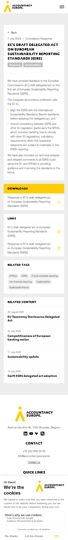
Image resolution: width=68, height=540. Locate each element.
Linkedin (25, 433)
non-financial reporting (20, 281)
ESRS (24, 275)
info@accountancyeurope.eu (34, 456)
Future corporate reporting (45, 275)
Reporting (14, 64)
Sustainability (33, 64)
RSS (42, 433)
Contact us (34, 462)
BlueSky (37, 433)
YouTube (31, 433)
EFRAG (13, 275)
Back (14, 32)
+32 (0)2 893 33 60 (34, 451)
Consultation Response (38, 38)
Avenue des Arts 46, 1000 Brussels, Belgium (34, 427)
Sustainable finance (19, 287)
